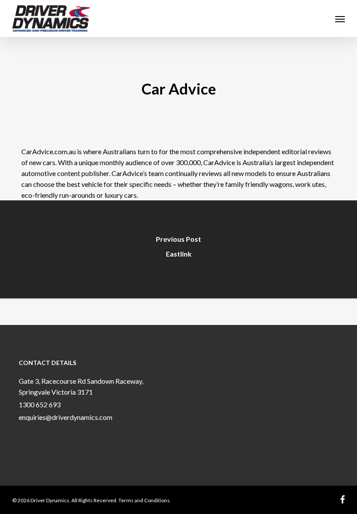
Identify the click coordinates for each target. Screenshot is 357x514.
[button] (340, 18)
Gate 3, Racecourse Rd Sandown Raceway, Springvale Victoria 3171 (81, 386)
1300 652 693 (40, 404)
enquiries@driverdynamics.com (65, 417)
